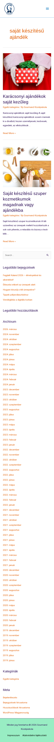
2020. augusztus (11, 590)
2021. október (10, 520)
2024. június (9, 359)
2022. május (9, 485)
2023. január (9, 445)
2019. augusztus (11, 650)
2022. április (9, 490)
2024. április (9, 369)
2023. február (9, 439)
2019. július (8, 655)
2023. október (10, 399)
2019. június (9, 660)
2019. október (10, 640)
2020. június (9, 600)
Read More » (9, 133)
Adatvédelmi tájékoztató (34, 735)
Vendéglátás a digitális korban (17, 299)
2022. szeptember (12, 464)
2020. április (9, 610)
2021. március (10, 555)
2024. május (9, 364)
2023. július (8, 414)
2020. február (9, 620)
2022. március (10, 495)
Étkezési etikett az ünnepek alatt (19, 284)
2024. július (8, 354)
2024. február (9, 379)
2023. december (11, 389)
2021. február (9, 560)
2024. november (11, 334)
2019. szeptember (12, 645)
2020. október (10, 580)
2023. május (9, 424)
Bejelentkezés (10, 697)
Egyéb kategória (11, 107)
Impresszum (13, 735)
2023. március (10, 434)
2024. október (10, 339)
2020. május (9, 605)
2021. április (9, 550)
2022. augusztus (11, 470)
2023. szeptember (12, 404)
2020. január (9, 625)
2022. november (11, 454)
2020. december (11, 570)
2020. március (10, 615)
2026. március (10, 329)
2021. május (9, 545)
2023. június (9, 419)
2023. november (11, 394)
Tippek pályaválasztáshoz (15, 294)
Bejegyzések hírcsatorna (15, 702)
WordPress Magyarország (16, 712)
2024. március (10, 374)
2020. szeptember (12, 585)
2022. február (9, 500)
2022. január (9, 505)
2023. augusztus (11, 409)
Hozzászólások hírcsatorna (16, 707)
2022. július (8, 475)
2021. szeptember (12, 525)
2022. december (11, 449)
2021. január (9, 565)
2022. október (10, 459)
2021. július (8, 535)
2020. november (11, 575)
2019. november (11, 635)
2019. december (11, 630)
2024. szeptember (12, 344)
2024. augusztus (11, 349)
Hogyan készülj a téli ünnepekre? (19, 289)
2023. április (9, 429)
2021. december (11, 510)
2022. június (9, 480)
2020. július (8, 595)
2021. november (11, 515)
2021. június (9, 540)
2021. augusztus (11, 530)
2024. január (9, 384)
